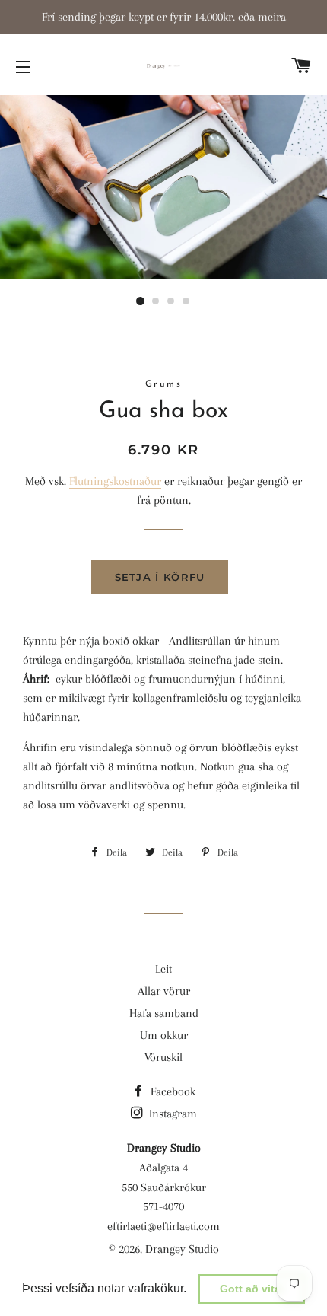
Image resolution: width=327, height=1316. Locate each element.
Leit (163, 969)
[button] (191, 1290)
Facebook (171, 1091)
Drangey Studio (182, 1249)
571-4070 (163, 1206)
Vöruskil (163, 1057)
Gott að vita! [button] (252, 1289)
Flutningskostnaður (115, 481)
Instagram (171, 1113)
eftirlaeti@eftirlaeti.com (163, 1226)
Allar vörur (164, 991)
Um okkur (164, 1035)
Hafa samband (163, 1013)
